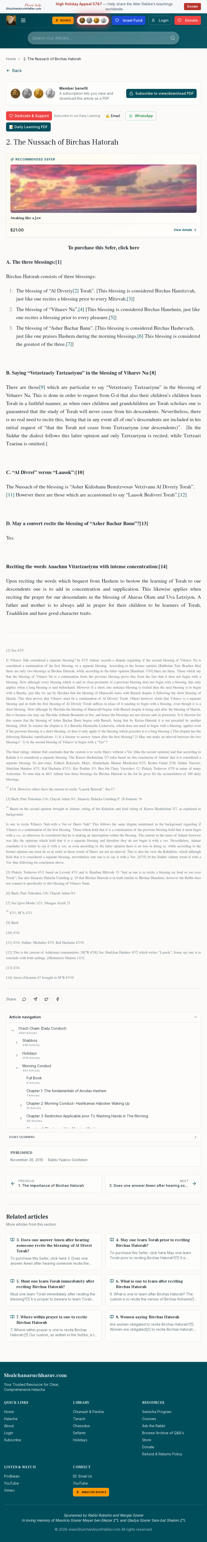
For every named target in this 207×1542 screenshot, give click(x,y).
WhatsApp (144, 116)
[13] (9, 967)
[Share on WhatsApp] (24, 999)
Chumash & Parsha (88, 1412)
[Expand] (16, 1042)
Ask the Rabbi (153, 1426)
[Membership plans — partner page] (93, 20)
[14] (9, 977)
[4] (81, 309)
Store (146, 1440)
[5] (112, 317)
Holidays (80, 1440)
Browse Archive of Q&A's (163, 1433)
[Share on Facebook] (57, 999)
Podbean (11, 1476)
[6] (140, 335)
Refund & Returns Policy (162, 1454)
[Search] (172, 38)
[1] (8, 650)
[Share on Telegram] (35, 999)
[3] (130, 298)
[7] (69, 344)
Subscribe (12, 1440)
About (9, 1426)
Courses (149, 1419)
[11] (10, 494)
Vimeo (9, 1490)
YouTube (11, 1483)
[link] (52, 58)
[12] (182, 494)
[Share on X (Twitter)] (46, 999)
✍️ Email (113, 116)
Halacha (10, 1419)
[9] (42, 387)
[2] (76, 290)
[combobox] (103, 38)
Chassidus (81, 1426)
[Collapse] (12, 1030)
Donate (192, 6)
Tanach (79, 1419)
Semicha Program (156, 1412)
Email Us (85, 1476)
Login (8, 1433)
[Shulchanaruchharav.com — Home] (11, 20)
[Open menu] (23, 20)
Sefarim (79, 1433)
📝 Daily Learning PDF (28, 127)
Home (11, 59)
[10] (9, 932)
